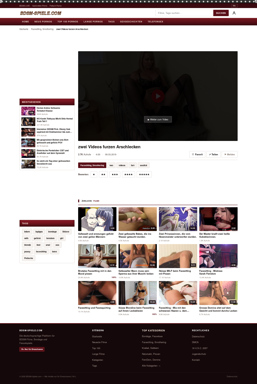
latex (54, 251)
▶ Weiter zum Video (158, 119)
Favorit (197, 154)
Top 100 (96, 348)
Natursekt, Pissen (151, 353)
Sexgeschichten (131, 21)
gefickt (37, 238)
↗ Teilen (213, 154)
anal (48, 244)
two (111, 165)
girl (61, 238)
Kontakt (196, 359)
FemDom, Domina (151, 359)
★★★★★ (144, 174)
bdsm (27, 231)
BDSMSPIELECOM (40, 13)
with (26, 238)
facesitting (41, 251)
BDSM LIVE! (24, 5)
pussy (27, 251)
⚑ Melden (229, 154)
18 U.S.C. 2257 (200, 348)
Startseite (23, 28)
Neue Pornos (43, 21)
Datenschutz (198, 336)
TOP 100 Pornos (68, 21)
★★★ (115, 174)
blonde (27, 244)
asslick (143, 165)
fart (132, 165)
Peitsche (28, 258)
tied (38, 244)
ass (57, 244)
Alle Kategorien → (151, 365)
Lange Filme (98, 353)
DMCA (195, 342)
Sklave (65, 231)
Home (25, 21)
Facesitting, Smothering (42, 28)
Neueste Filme (99, 342)
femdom (50, 238)
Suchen (221, 13)
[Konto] (234, 12)
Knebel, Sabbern (150, 348)
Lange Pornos (93, 21)
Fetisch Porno (56, 5)
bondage (52, 231)
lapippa (39, 231)
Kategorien (97, 359)
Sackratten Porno (39, 5)
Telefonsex (155, 21)
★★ (103, 174)
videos (122, 165)
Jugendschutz (199, 353)
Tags (111, 21)
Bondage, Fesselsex (152, 336)
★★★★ (128, 174)
